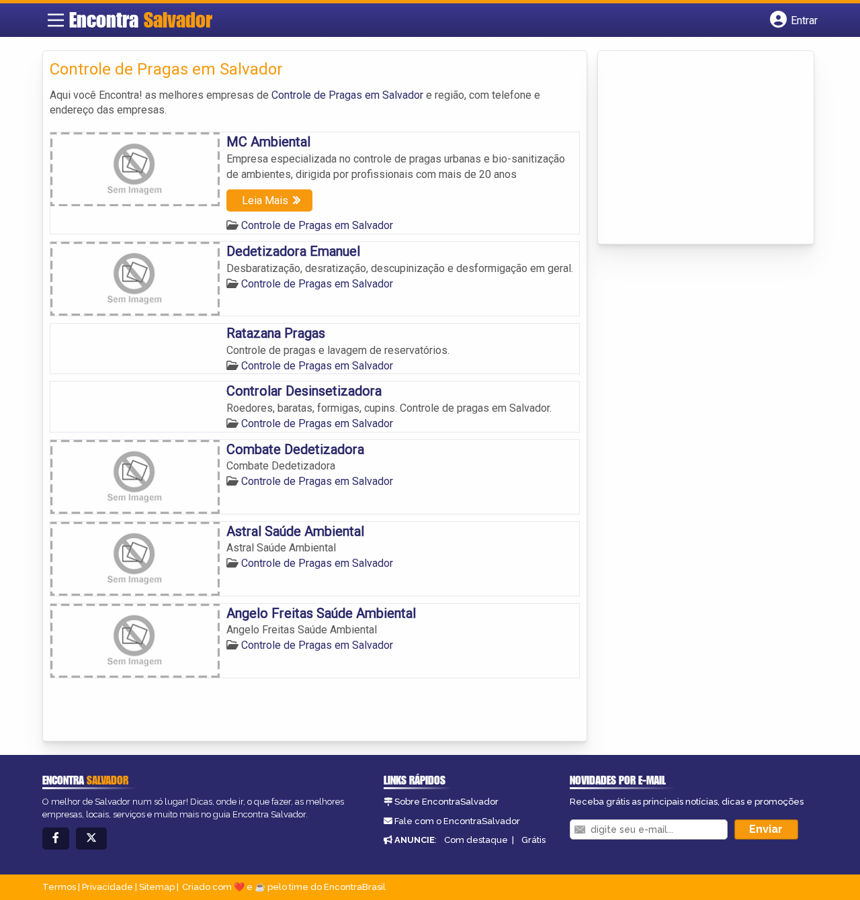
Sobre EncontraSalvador (446, 802)
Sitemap (157, 887)
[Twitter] (91, 838)
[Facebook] (55, 838)
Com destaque (476, 840)
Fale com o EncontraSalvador (457, 821)
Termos (59, 887)
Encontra (140, 19)
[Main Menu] (55, 20)
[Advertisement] (705, 148)
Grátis (533, 840)
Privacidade (107, 887)
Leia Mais (265, 200)
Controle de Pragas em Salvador (347, 95)
